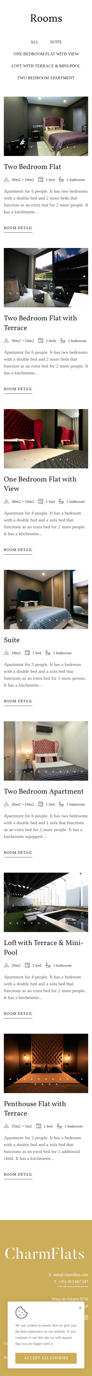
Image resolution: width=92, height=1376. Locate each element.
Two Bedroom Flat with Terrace (40, 323)
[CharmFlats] (46, 10)
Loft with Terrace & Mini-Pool (44, 948)
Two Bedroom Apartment (44, 792)
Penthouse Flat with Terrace (35, 1109)
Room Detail (18, 228)
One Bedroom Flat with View (40, 484)
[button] (17, 147)
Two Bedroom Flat (32, 167)
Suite (12, 640)
